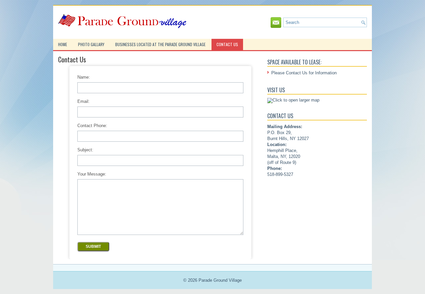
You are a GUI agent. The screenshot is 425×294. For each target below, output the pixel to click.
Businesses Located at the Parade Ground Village (160, 44)
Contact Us (227, 44)
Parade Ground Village (220, 280)
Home (62, 44)
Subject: (85, 149)
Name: (83, 77)
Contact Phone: (92, 125)
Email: (83, 101)
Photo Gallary (91, 44)
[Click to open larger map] (293, 100)
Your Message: (91, 174)
